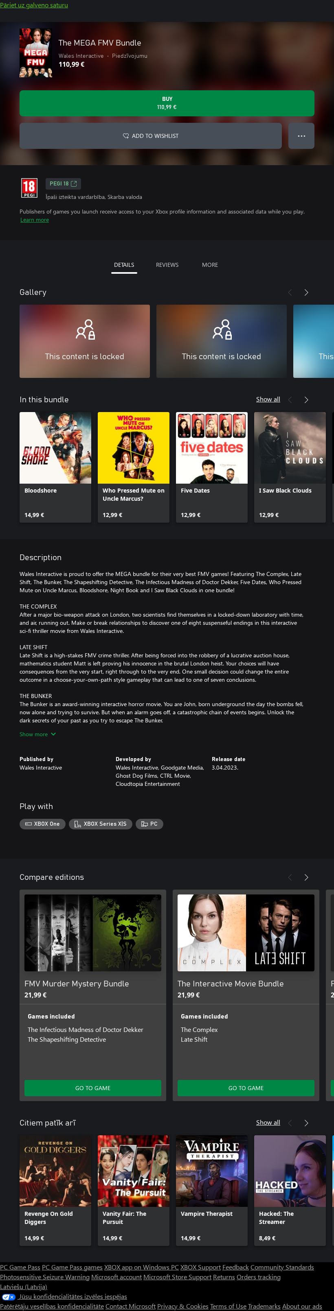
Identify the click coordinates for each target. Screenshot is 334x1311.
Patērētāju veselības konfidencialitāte (52, 1306)
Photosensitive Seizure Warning (45, 1276)
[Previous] (290, 292)
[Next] (306, 292)
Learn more (34, 219)
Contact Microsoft (130, 1306)
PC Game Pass (20, 1267)
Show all (268, 399)
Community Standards (282, 1267)
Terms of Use (228, 1306)
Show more (34, 734)
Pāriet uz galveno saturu (34, 4)
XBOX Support (200, 1267)
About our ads (302, 1306)
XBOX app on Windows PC (141, 1267)
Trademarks (264, 1306)
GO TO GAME (92, 1088)
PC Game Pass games (72, 1267)
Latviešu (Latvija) (23, 1286)
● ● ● (301, 135)
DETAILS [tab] (124, 264)
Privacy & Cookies (183, 1306)
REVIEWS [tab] (167, 264)
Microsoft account (116, 1276)
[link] (55, 467)
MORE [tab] (210, 264)
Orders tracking (259, 1276)
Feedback (235, 1267)
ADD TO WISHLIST (155, 136)
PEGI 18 (59, 184)
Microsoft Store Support (177, 1276)
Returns (224, 1276)
